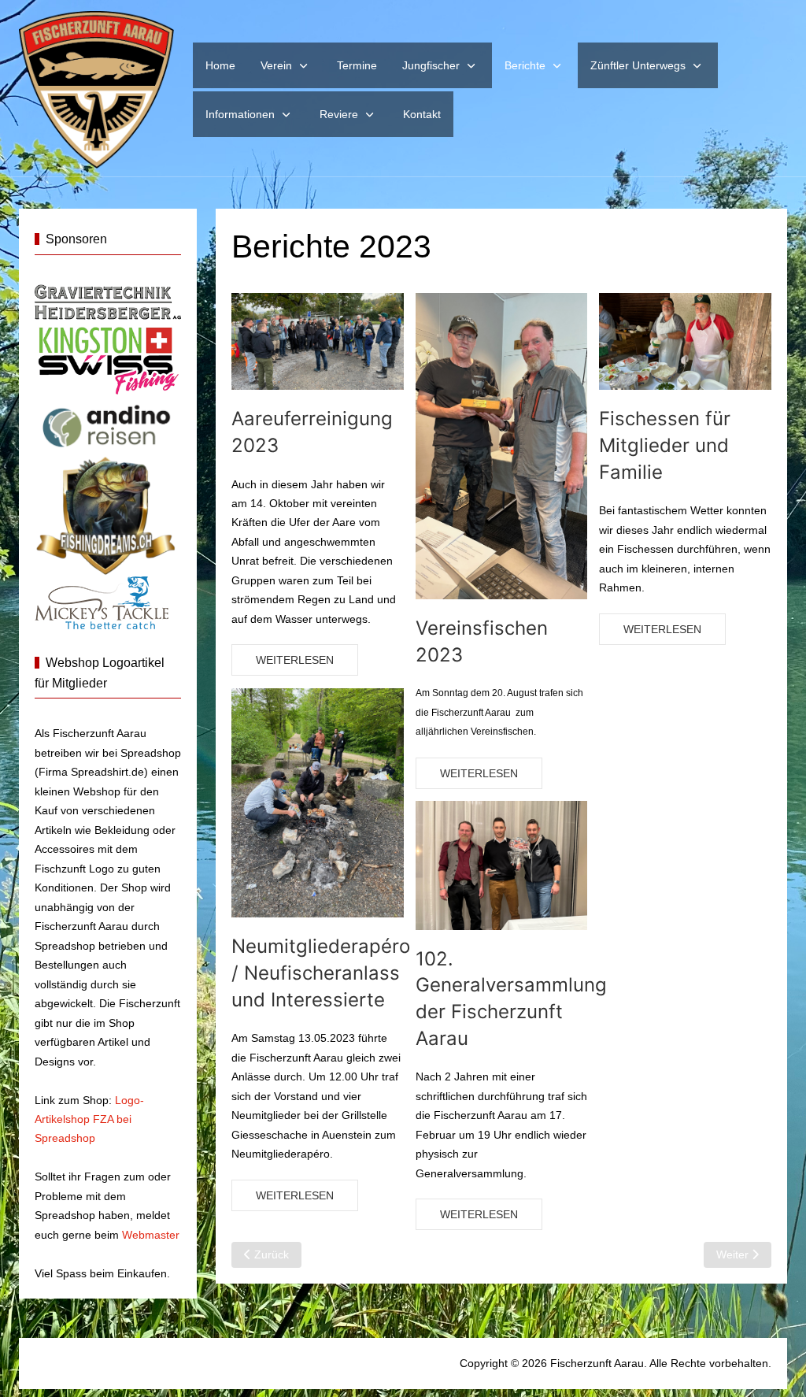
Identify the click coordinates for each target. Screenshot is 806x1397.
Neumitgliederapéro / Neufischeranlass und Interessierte (320, 972)
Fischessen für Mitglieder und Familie (664, 445)
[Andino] (108, 423)
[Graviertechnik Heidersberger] (108, 301)
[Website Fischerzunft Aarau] (96, 90)
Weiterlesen (295, 660)
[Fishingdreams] (108, 514)
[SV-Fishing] (108, 358)
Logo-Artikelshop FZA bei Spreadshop (89, 1119)
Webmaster (150, 1234)
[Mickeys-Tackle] (101, 601)
